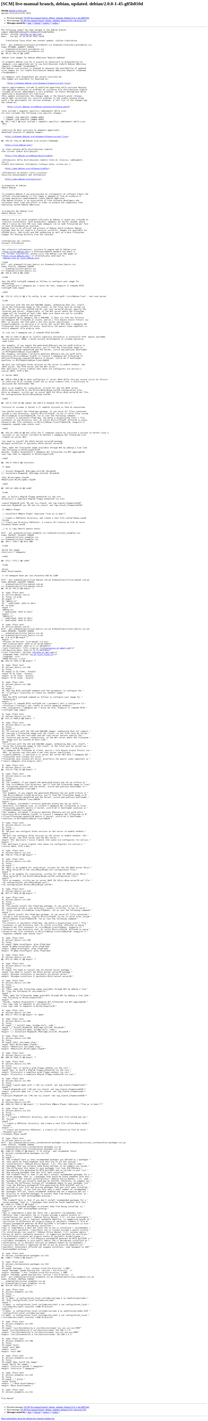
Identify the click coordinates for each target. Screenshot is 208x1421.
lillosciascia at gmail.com (55, 648)
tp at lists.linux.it (42, 654)
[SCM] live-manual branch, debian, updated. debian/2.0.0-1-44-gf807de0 (56, 18)
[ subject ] (46, 23)
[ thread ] (37, 23)
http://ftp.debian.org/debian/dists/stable (29, 156)
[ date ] (29, 23)
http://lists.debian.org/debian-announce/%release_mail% (38, 107)
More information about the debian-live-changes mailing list (27, 1418)
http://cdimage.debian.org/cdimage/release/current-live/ (39, 83)
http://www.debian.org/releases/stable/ (27, 168)
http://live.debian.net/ (19, 145)
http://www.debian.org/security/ (23, 179)
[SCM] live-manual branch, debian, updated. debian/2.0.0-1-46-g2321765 (53, 20)
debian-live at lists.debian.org (20, 258)
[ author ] (55, 23)
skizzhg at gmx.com (18, 10)
